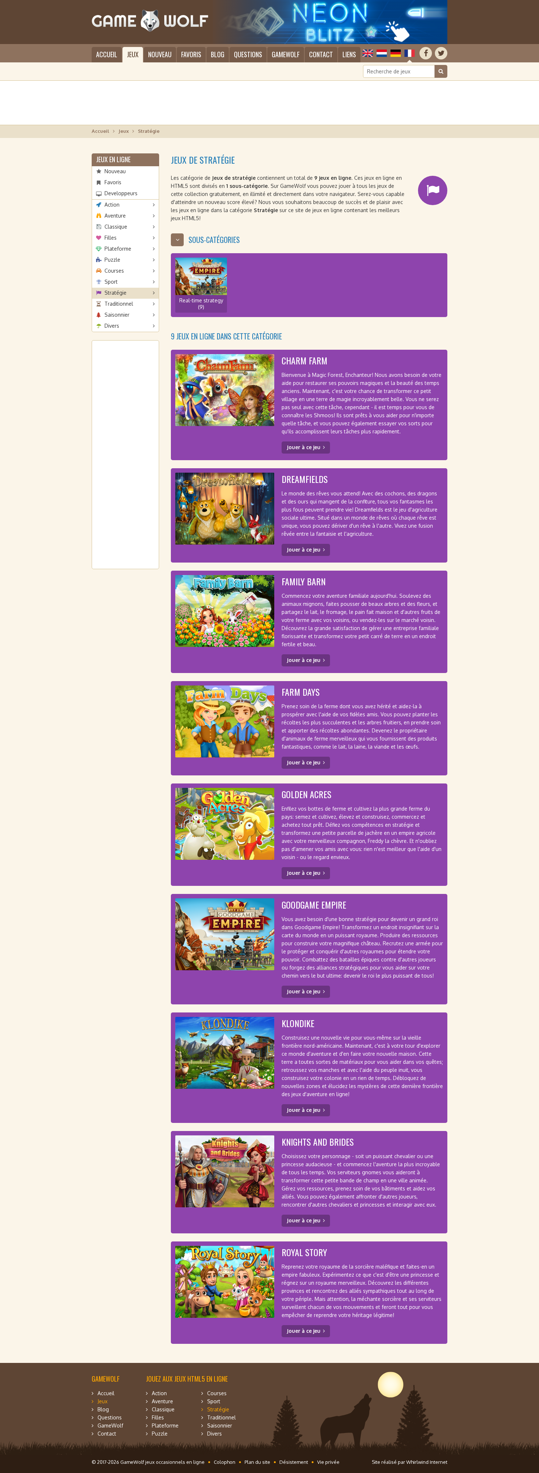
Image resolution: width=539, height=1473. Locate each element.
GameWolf (286, 54)
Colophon (224, 1462)
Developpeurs (121, 193)
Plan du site (257, 1462)
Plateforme (117, 249)
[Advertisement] (269, 102)
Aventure (115, 215)
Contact (321, 54)
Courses (114, 271)
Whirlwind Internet (426, 1462)
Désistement (293, 1462)
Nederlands (382, 53)
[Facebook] (425, 53)
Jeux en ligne (113, 159)
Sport (111, 282)
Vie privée (328, 1462)
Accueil (106, 54)
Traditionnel (118, 304)
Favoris (191, 54)
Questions (248, 54)
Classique (115, 226)
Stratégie (115, 293)
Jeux (133, 54)
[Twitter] (441, 53)
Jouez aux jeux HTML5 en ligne (187, 1378)
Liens (349, 54)
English (368, 53)
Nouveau (160, 54)
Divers (111, 326)
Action (112, 204)
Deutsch (395, 53)
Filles (110, 237)
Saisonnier (116, 315)
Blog (217, 54)
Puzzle (112, 260)
